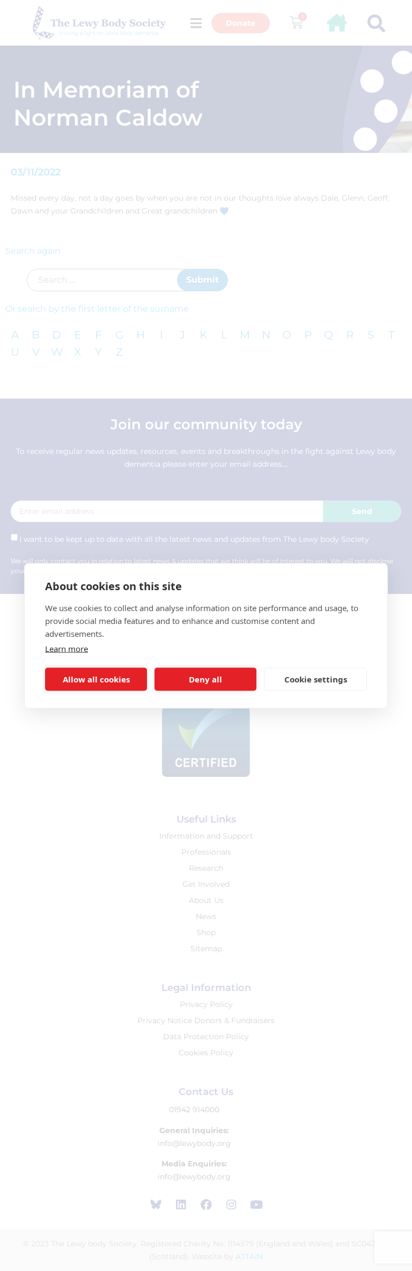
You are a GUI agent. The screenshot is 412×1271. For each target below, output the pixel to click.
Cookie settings (315, 679)
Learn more (66, 648)
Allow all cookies (96, 679)
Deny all (205, 679)
